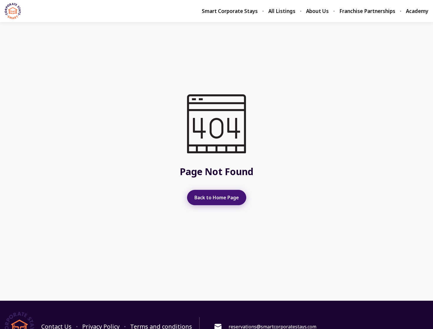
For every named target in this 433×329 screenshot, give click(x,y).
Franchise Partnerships (367, 11)
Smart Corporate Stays (230, 11)
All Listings (281, 11)
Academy (417, 11)
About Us (317, 11)
